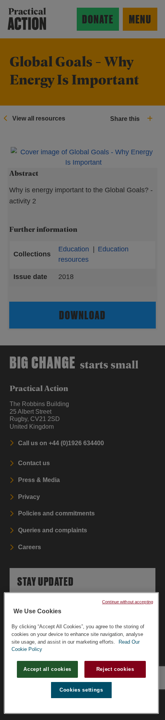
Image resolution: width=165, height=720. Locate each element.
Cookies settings (81, 690)
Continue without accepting (127, 601)
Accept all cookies (47, 669)
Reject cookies (115, 669)
